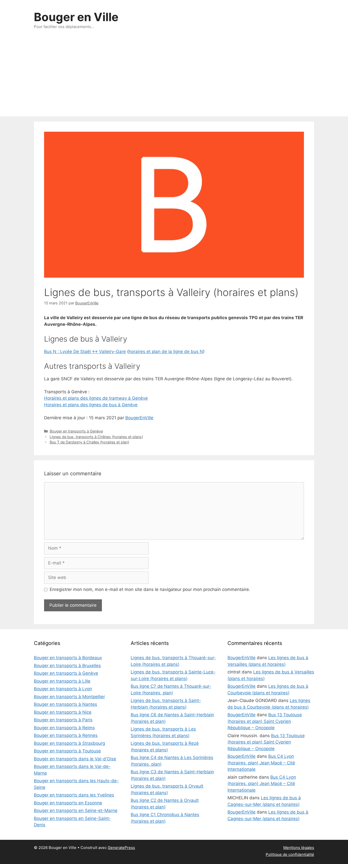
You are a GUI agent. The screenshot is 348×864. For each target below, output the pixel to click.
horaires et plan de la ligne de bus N (166, 351)
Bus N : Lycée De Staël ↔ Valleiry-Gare (85, 351)
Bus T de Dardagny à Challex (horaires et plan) (89, 442)
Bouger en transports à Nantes (65, 704)
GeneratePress (121, 847)
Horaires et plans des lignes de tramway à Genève (96, 398)
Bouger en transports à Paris (63, 719)
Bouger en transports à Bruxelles (67, 665)
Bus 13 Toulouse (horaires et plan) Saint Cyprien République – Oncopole (264, 721)
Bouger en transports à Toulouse (67, 750)
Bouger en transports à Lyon (63, 688)
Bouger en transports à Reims (64, 727)
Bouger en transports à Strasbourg (69, 743)
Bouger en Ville (76, 17)
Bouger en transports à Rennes (66, 735)
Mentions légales (298, 847)
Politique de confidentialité (290, 854)
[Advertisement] (174, 78)
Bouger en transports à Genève (76, 431)
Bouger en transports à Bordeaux (68, 657)
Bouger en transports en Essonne (68, 802)
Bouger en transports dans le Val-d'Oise (75, 758)
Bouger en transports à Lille (62, 681)
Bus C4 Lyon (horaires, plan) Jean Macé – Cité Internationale (261, 763)
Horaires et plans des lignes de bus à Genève (91, 404)
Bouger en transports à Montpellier (69, 696)
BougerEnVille (139, 417)
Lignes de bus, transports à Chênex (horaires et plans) (96, 437)
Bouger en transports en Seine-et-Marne (75, 810)
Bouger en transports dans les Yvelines (74, 795)
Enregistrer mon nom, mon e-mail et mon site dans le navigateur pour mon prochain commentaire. (150, 589)
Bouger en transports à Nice (62, 712)
